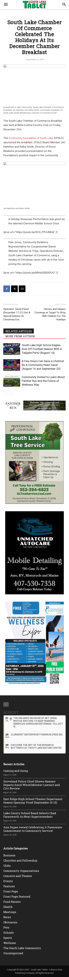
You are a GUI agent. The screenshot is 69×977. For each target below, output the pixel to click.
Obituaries (10, 922)
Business (9, 855)
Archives (8, 353)
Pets (6, 927)
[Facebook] (6, 288)
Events (8, 881)
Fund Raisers (12, 901)
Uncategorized (13, 953)
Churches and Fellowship (20, 860)
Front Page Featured (16, 896)
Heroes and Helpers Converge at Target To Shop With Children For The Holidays (50, 314)
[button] (5, 4)
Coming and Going (15, 770)
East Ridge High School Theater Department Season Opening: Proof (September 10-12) (32, 800)
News (7, 917)
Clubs (7, 865)
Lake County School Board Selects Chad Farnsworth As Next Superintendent (29, 814)
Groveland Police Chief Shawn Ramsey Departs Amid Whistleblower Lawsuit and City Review (31, 785)
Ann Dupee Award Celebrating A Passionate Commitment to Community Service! (32, 828)
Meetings (9, 912)
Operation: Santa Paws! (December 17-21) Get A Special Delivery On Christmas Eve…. (16, 314)
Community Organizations (21, 870)
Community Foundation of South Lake (31, 138)
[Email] (22, 288)
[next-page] (11, 393)
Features (9, 886)
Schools (8, 932)
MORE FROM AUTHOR (20, 336)
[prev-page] (5, 393)
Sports (7, 937)
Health (8, 907)
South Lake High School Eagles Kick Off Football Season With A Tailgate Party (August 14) (42, 348)
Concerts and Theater (17, 876)
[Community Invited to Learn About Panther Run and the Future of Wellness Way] (11, 381)
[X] (14, 288)
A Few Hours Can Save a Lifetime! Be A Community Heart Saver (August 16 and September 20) (43, 364)
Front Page (10, 891)
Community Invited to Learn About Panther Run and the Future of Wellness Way (43, 380)
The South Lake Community (22, 948)
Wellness (9, 943)
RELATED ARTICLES (18, 331)
